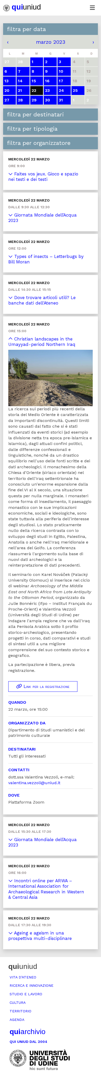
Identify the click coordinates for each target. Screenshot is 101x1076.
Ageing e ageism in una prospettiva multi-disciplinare (40, 935)
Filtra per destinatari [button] (35, 114)
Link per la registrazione (45, 686)
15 (34, 80)
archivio (28, 1032)
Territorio (20, 1011)
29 (34, 100)
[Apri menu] (92, 7)
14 (20, 80)
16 (47, 80)
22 (34, 90)
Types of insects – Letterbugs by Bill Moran (46, 259)
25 (75, 90)
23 (47, 90)
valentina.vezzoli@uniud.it (34, 782)
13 (6, 80)
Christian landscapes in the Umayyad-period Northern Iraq (41, 341)
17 (61, 80)
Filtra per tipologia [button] (32, 128)
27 (6, 100)
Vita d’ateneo (23, 977)
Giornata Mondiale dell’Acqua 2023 (42, 217)
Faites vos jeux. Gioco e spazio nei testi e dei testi (43, 176)
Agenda (17, 1020)
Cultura (18, 1002)
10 (61, 71)
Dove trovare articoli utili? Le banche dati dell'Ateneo (42, 300)
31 (61, 100)
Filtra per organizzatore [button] (38, 143)
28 (20, 100)
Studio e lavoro (26, 994)
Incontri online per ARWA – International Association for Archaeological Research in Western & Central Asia (46, 889)
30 (47, 100)
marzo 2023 (50, 42)
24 (61, 90)
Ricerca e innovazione (31, 985)
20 (6, 90)
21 (20, 90)
